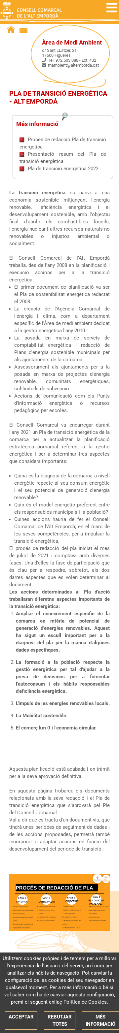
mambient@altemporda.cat (73, 65)
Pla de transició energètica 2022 (63, 169)
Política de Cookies (85, 1002)
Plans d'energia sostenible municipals (57, 352)
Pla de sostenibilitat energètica (55, 294)
